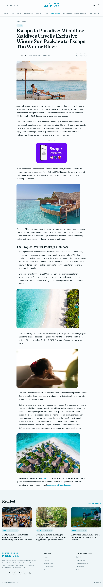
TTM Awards (55, 14)
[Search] (99, 5)
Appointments (48, 563)
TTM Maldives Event (84, 553)
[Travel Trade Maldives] (10, 554)
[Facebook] (8, 5)
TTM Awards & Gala (82, 563)
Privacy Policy (97, 582)
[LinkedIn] (17, 5)
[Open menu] (4, 5)
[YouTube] (20, 573)
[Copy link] (85, 55)
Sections (47, 553)
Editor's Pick (28, 14)
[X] (14, 5)
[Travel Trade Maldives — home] (51, 5)
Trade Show (79, 557)
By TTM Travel (21, 55)
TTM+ (46, 14)
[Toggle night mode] (94, 5)
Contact (78, 570)
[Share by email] (80, 55)
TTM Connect (94, 14)
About (46, 570)
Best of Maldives (80, 14)
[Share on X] (76, 55)
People (38, 14)
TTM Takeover (16, 14)
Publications (67, 14)
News (6, 14)
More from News (93, 503)
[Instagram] (11, 5)
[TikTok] (25, 573)
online (43, 478)
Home (18, 21)
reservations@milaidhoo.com (59, 485)
